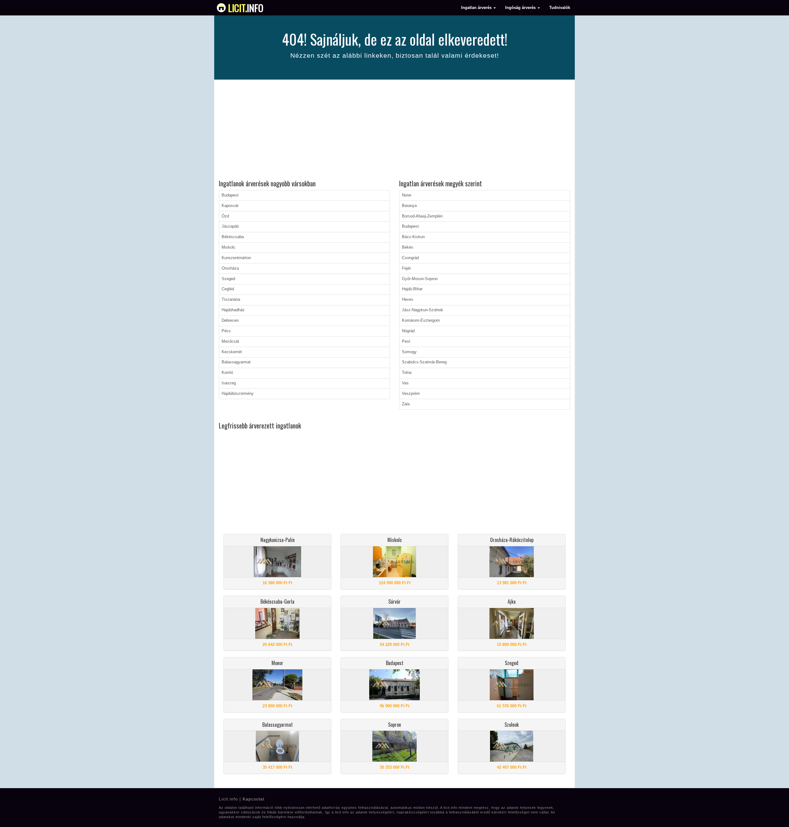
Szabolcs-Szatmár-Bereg (424, 362)
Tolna (406, 372)
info (246, 8)
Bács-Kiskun (413, 237)
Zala (406, 404)
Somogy (409, 352)
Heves (407, 299)
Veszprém (411, 393)
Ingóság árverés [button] (521, 8)
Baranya (409, 206)
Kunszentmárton (236, 258)
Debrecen (230, 320)
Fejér (406, 268)
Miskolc (228, 247)
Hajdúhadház (233, 310)
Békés (407, 247)
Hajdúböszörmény (238, 393)
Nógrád (408, 331)
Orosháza (230, 268)
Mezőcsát (230, 341)
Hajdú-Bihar (412, 289)
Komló (227, 372)
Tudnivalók (559, 8)
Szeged (228, 279)
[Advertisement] (394, 130)
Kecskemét (232, 352)
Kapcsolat (253, 798)
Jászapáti (230, 226)
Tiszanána (231, 299)
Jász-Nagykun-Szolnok (422, 310)
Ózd (225, 216)
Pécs (226, 331)
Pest (406, 341)
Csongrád (410, 258)
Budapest (230, 195)
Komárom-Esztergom (421, 320)
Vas (405, 383)
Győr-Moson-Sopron (420, 279)
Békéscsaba (233, 237)
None (406, 195)
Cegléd (228, 289)
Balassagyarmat (236, 362)
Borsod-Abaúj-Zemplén (422, 216)
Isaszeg (229, 383)
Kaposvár (230, 206)
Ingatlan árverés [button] (477, 8)
